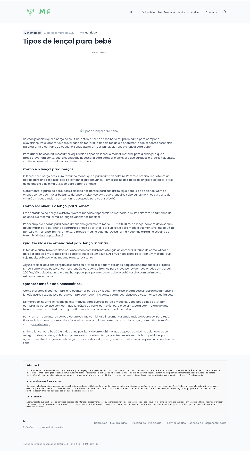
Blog (133, 12)
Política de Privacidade (146, 423)
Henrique (91, 33)
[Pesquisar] (224, 12)
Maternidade (32, 33)
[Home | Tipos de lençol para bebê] (47, 12)
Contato (211, 12)
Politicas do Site (188, 12)
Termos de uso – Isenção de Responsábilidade (196, 423)
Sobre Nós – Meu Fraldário (158, 12)
